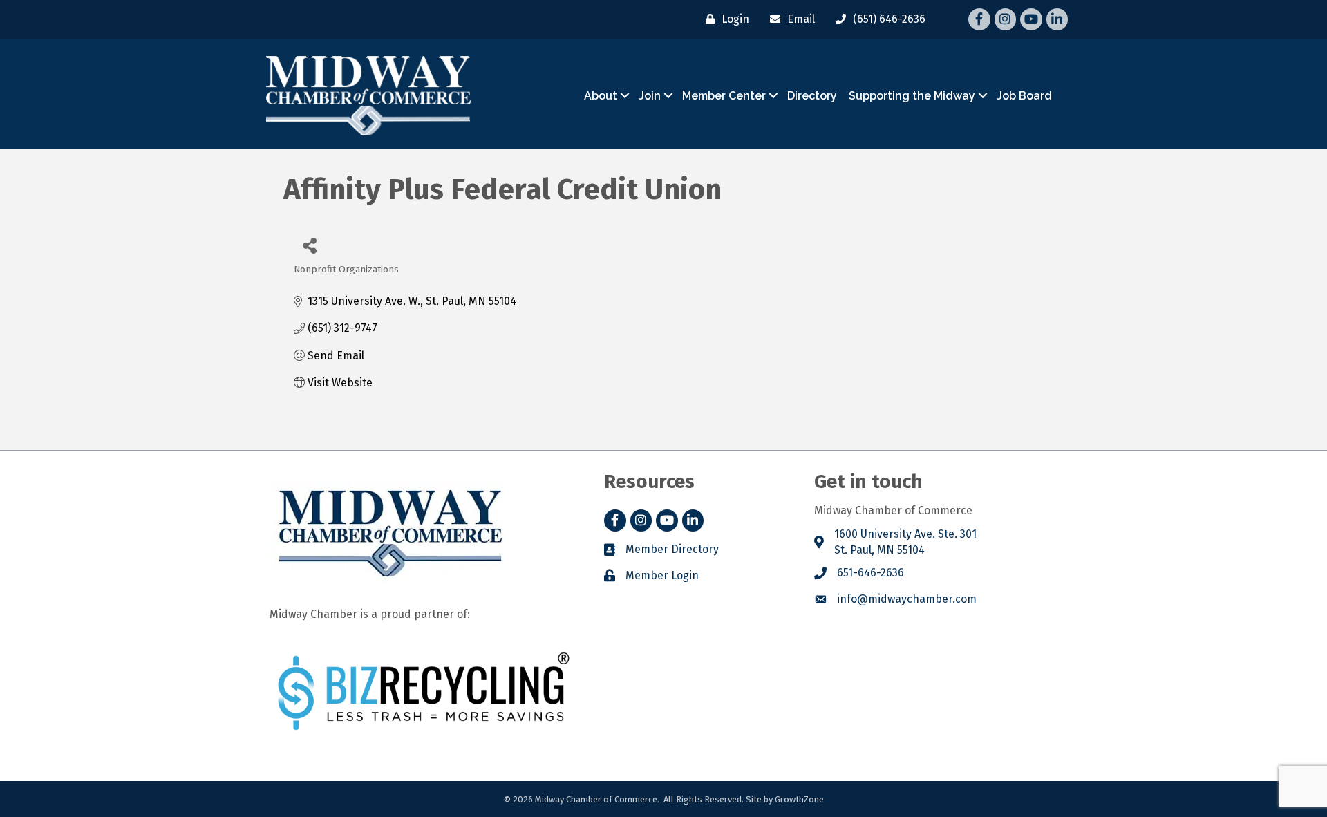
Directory (812, 95)
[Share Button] (309, 245)
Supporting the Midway (912, 95)
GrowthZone (799, 799)
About (600, 95)
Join (650, 95)
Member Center (724, 95)
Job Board (1024, 95)
